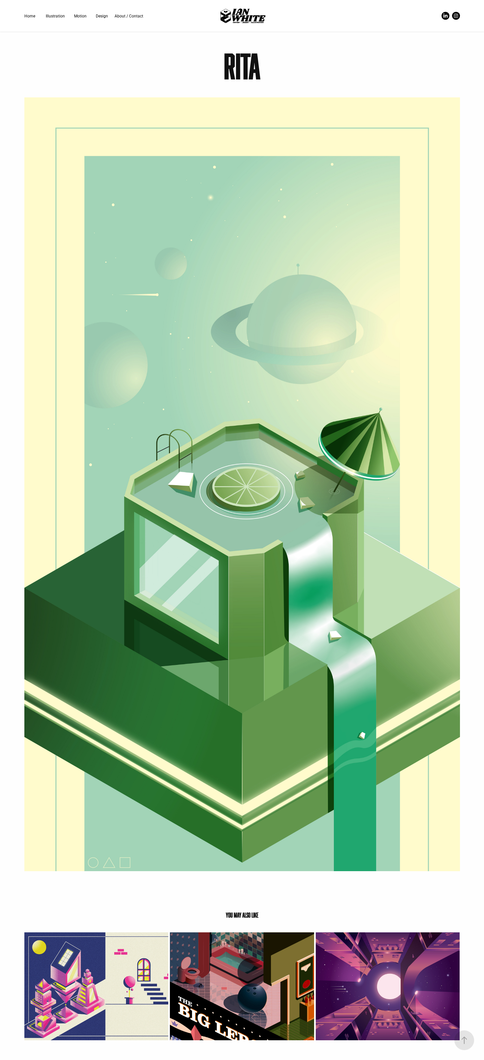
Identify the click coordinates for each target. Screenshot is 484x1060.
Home (29, 15)
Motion (80, 15)
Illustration (55, 15)
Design (102, 15)
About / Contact (129, 15)
